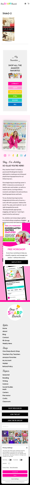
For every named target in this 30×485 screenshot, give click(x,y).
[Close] (28, 221)
